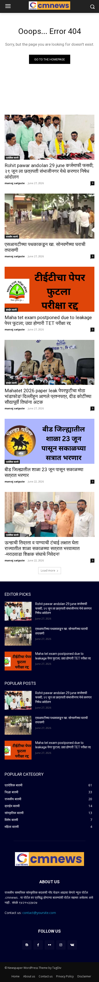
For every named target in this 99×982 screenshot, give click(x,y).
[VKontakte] (72, 944)
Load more (48, 570)
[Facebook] (38, 944)
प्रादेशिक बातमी (12, 157)
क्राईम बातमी (11, 309)
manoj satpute (15, 183)
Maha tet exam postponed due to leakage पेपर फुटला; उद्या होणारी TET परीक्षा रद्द (48, 320)
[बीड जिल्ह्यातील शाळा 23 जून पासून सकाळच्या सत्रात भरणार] (49, 441)
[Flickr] (49, 944)
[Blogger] (26, 944)
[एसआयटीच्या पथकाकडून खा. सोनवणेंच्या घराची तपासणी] (49, 216)
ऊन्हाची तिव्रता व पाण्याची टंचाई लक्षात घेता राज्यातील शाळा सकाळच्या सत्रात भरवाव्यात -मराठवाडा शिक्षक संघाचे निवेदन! (42, 548)
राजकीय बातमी (12, 236)
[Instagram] (60, 944)
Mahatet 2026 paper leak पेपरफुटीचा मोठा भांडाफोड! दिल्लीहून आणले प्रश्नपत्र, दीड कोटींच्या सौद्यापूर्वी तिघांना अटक (48, 396)
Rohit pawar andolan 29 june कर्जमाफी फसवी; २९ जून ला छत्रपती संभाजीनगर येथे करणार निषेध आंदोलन (49, 171)
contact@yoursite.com (39, 912)
